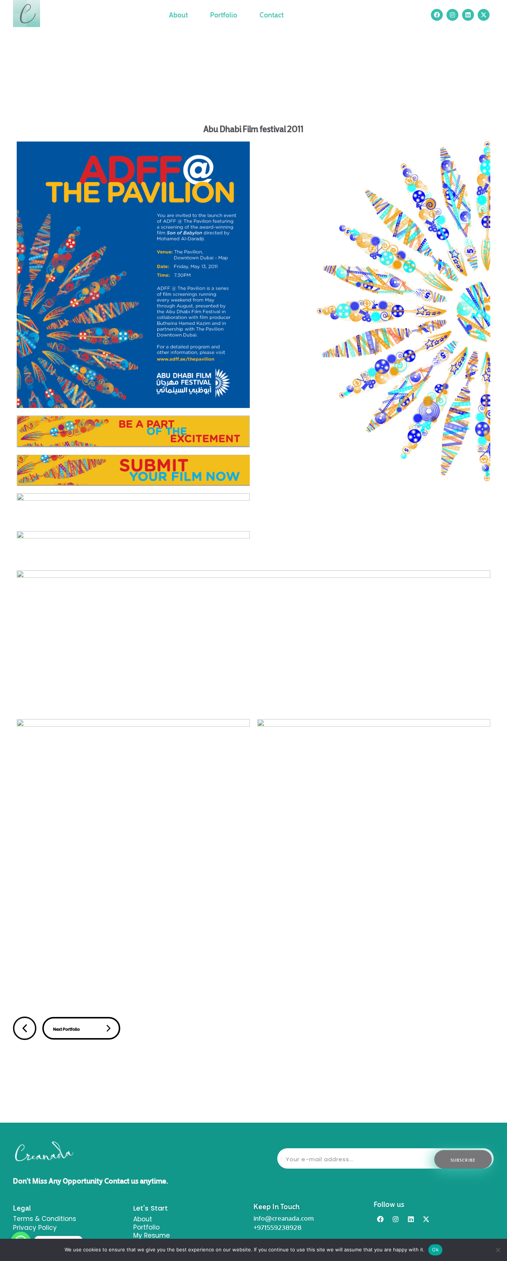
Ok (435, 1249)
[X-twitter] (484, 15)
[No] (497, 1250)
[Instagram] (395, 1219)
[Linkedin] (411, 1219)
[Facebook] (380, 1219)
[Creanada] (26, 13)
